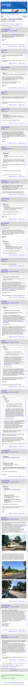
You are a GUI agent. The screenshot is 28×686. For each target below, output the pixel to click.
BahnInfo (23, 684)
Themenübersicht (11, 665)
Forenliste (4, 665)
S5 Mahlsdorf (6, 450)
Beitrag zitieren (22, 46)
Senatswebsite (15, 434)
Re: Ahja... (3, 68)
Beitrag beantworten (13, 46)
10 (21, 663)
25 (9, 25)
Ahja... (2, 51)
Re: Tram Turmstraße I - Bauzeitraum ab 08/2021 (10, 271)
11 (23, 663)
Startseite (2, 14)
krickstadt (5, 270)
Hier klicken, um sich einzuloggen (8, 678)
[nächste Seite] (24, 27)
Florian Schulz (6, 109)
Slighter (5, 180)
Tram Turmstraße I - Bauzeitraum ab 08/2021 (9, 30)
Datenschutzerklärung (13, 682)
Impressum (6, 682)
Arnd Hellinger (12, 21)
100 (13, 25)
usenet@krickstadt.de (21, 295)
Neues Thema (19, 665)
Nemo (4, 147)
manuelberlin (6, 223)
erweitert (25, 17)
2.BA (21, 328)
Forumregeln (21, 682)
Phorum (8, 684)
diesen (19, 525)
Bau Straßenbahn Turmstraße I (6, 148)
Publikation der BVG (15, 34)
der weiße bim (6, 127)
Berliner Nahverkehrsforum (10, 14)
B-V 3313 (5, 50)
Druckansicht (14, 670)
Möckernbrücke (6, 605)
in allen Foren (16, 25)
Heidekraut (5, 259)
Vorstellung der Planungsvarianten (9, 289)
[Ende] (26, 27)
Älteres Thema (13, 668)
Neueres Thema (5, 668)
